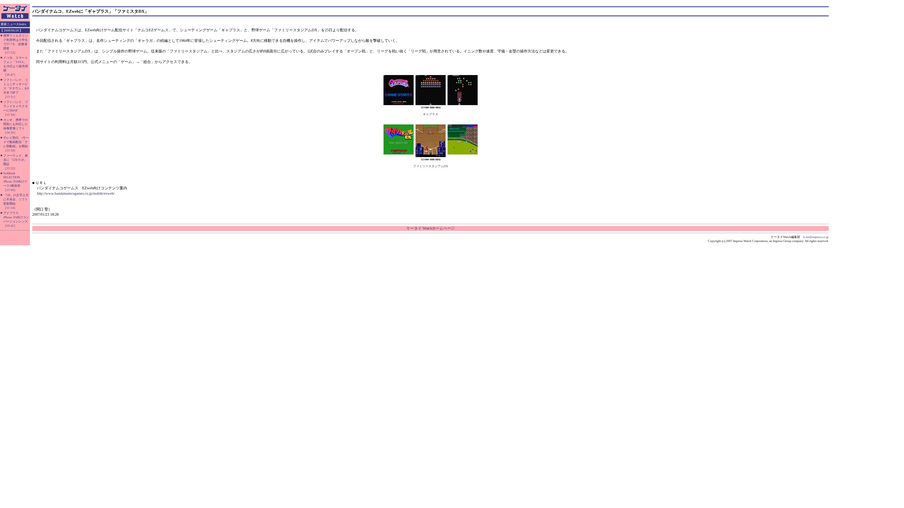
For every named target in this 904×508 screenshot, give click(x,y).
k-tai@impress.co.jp (816, 237)
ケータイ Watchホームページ (431, 228)
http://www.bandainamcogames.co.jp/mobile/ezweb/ (76, 193)
